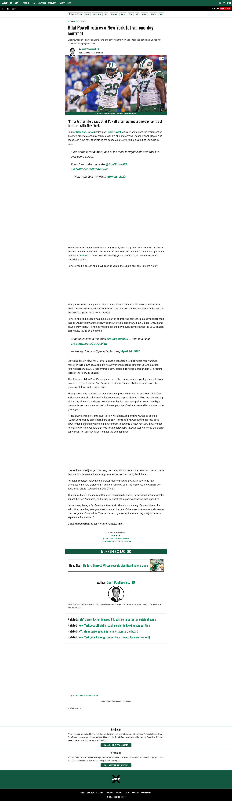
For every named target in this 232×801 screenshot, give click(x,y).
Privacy (119, 792)
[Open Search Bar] (220, 3)
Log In (216, 8)
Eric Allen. (83, 255)
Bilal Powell (115, 132)
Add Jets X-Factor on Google (117, 541)
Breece (123, 14)
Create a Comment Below (117, 539)
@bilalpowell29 (117, 338)
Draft (161, 14)
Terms (127, 792)
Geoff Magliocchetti (90, 49)
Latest (87, 14)
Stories (26, 3)
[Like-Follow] (13, 9)
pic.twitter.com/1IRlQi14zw (89, 343)
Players (61, 3)
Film (33, 3)
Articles (76, 21)
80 (137, 14)
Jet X (70, 21)
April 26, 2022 (116, 176)
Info (69, 3)
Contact (90, 792)
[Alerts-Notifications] (8, 9)
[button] (227, 3)
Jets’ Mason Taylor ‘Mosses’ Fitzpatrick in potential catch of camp (117, 619)
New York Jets (84, 132)
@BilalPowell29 (116, 164)
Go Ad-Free (226, 8)
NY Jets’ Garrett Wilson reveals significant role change (115, 565)
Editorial (109, 792)
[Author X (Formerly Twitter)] (133, 582)
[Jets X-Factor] (11, 3)
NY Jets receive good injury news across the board (108, 631)
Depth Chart (97, 14)
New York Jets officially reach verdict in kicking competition (114, 625)
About (82, 792)
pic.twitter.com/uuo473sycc (89, 169)
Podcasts (52, 3)
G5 (106, 14)
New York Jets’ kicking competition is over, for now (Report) (114, 637)
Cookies (135, 792)
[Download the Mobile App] (3, 9)
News (83, 21)
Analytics (42, 3)
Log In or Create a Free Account (83, 695)
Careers (99, 792)
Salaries (144, 14)
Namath (153, 14)
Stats (131, 14)
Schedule (114, 14)
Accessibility (146, 792)
